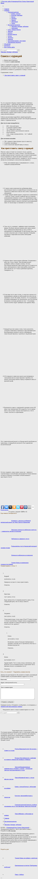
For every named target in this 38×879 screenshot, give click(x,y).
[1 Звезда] (1, 511)
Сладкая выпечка (13, 12)
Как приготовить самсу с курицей (14, 75)
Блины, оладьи (15, 14)
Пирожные (14, 22)
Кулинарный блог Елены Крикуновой (18, 827)
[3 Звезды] (4, 511)
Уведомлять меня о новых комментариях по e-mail (18, 709)
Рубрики (6, 10)
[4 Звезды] (6, 511)
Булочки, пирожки (16, 15)
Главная (6, 9)
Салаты (10, 33)
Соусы (10, 36)
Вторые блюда (12, 34)
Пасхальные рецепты (14, 42)
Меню (2, 3)
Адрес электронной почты (9, 682)
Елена (9, 636)
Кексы (13, 17)
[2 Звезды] (3, 511)
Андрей (6, 576)
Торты (13, 23)
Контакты (7, 45)
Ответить (7, 585)
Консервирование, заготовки (17, 41)
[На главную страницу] (19, 1)
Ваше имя (4, 679)
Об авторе (7, 44)
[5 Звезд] (7, 511)
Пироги (13, 20)
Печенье (14, 18)
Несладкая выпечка (14, 25)
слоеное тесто (5, 564)
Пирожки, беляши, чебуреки (19, 26)
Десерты (10, 37)
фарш (11, 564)
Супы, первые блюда (14, 29)
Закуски (10, 31)
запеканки (14, 28)
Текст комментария (7, 687)
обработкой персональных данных (11, 706)
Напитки (10, 39)
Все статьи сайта (9, 47)
